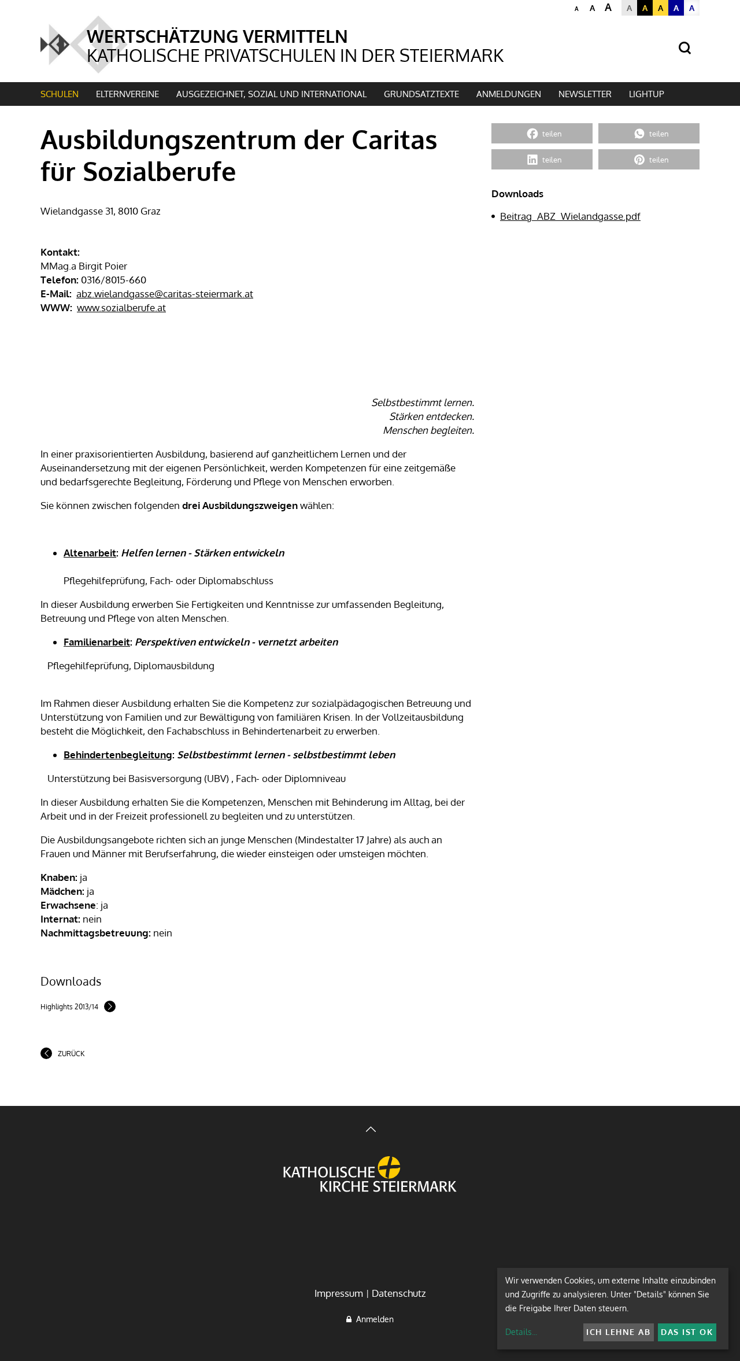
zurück (71, 1053)
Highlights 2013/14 (69, 1006)
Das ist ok (687, 1332)
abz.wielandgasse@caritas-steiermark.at (164, 293)
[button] (542, 133)
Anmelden (373, 1319)
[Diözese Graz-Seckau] (370, 1175)
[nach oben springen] (370, 1130)
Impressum (338, 1293)
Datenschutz (399, 1293)
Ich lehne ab (618, 1332)
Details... (521, 1332)
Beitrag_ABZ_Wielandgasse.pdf (570, 216)
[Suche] (685, 48)
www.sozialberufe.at (121, 307)
